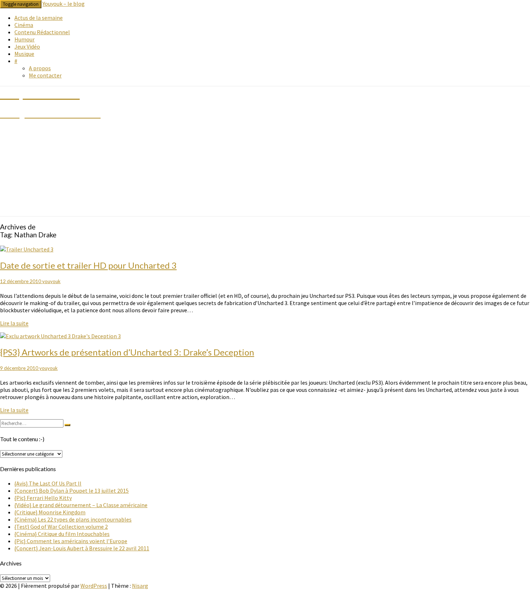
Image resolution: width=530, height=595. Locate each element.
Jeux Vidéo (27, 46)
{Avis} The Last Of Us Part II (47, 483)
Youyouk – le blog (64, 3)
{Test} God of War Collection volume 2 (61, 526)
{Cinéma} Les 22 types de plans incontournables (73, 519)
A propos (40, 68)
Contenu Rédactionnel (42, 32)
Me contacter (45, 75)
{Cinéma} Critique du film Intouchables (62, 533)
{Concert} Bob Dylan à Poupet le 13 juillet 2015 (71, 490)
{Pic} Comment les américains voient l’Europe (70, 541)
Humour (24, 39)
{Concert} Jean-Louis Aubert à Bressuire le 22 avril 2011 (81, 548)
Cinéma (23, 24)
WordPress (93, 585)
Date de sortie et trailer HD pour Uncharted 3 (88, 265)
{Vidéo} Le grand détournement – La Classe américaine (80, 505)
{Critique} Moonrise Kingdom (49, 512)
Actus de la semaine (38, 17)
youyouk (51, 281)
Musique (24, 53)
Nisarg (140, 585)
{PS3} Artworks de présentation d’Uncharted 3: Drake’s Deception (127, 352)
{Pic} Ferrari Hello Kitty (43, 497)
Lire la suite (14, 323)
